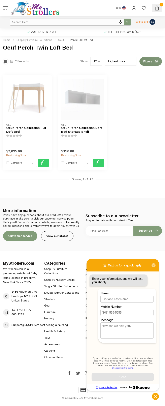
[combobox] (67, 22)
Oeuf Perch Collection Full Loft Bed (26, 129)
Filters (148, 61)
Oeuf (61, 40)
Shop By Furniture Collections (34, 40)
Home (6, 40)
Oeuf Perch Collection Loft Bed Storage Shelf (81, 129)
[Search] (127, 22)
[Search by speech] (121, 22)
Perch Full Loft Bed (81, 40)
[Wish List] (144, 8)
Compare (16, 162)
